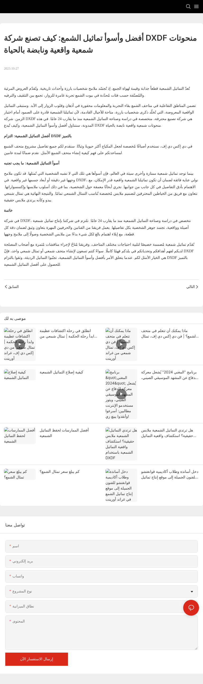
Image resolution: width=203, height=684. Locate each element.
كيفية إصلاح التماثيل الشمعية (61, 372)
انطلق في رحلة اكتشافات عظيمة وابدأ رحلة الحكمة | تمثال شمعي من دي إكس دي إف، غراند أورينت (68, 333)
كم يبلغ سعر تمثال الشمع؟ (60, 471)
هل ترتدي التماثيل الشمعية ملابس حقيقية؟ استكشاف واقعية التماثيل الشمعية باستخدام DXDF (167, 433)
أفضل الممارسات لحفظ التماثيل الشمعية (64, 433)
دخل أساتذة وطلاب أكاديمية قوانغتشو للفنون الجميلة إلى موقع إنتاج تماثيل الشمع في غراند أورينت (169, 474)
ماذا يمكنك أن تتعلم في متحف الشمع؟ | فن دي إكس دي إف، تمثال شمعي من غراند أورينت (169, 333)
